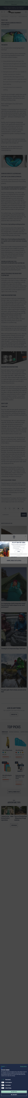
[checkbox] (2, 1082)
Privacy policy (23, 1066)
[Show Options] (23, 548)
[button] (4, 1066)
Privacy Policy (21, 553)
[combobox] (18, 548)
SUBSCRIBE (19, 551)
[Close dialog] (27, 542)
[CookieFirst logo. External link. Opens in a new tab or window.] (1, 1068)
